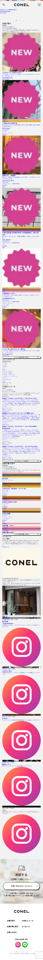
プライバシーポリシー (20, 952)
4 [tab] (27, 20)
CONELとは (5, 547)
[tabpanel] (21, 11)
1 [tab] (16, 20)
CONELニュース (27, 920)
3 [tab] (23, 20)
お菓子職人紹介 (12, 926)
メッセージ (26, 926)
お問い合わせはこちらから (21, 886)
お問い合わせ (12, 932)
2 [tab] (20, 20)
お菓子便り (11, 920)
